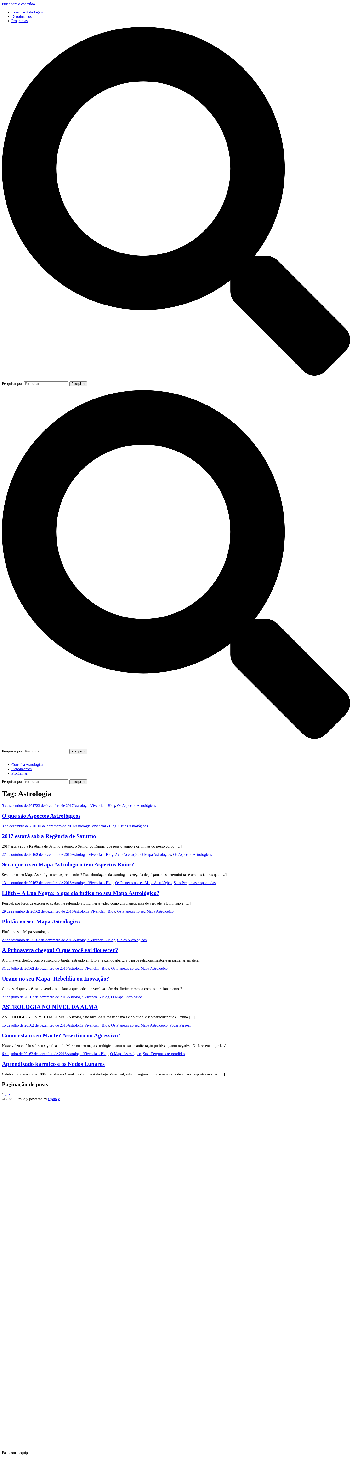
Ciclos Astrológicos (133, 826)
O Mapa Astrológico (155, 854)
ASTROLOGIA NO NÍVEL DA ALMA (50, 1007)
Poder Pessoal (180, 1025)
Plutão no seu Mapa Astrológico (41, 921)
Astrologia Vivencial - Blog (94, 806)
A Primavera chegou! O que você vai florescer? (60, 950)
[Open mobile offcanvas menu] (4, 747)
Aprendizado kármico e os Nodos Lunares (53, 1064)
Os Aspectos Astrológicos (136, 806)
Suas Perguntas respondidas (195, 883)
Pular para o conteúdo (18, 4)
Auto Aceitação (126, 854)
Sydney (54, 1099)
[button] (15, 1453)
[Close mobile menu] (4, 756)
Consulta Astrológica (27, 12)
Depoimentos (21, 16)
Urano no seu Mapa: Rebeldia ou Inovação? (55, 978)
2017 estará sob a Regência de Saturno (49, 836)
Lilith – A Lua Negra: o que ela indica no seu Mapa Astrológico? (80, 893)
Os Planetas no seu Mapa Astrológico (143, 883)
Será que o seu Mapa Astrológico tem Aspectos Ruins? (68, 864)
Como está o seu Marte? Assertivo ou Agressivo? (61, 1035)
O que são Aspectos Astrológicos (41, 816)
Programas (19, 21)
